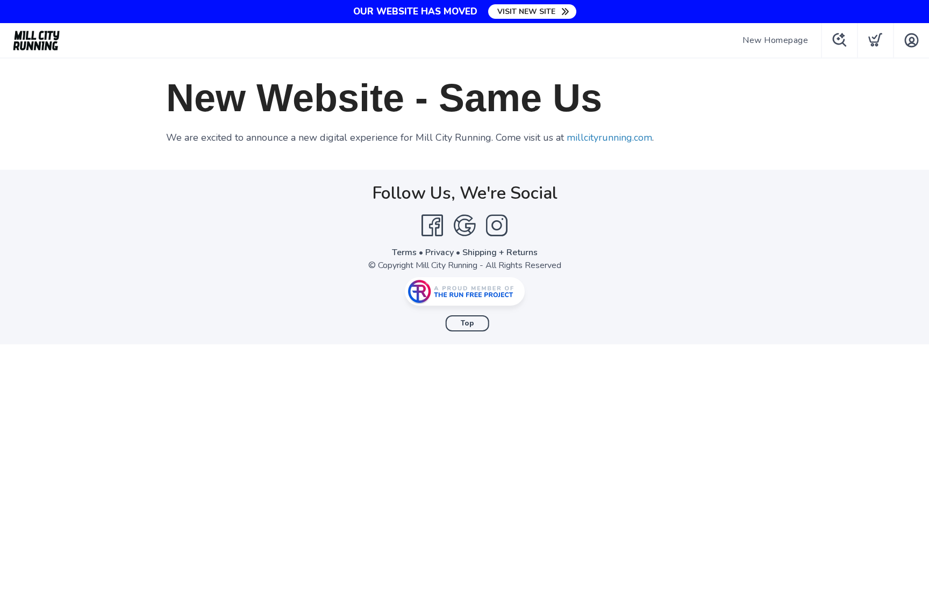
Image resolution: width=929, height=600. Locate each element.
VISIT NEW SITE (526, 11)
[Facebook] (432, 225)
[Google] (464, 225)
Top (467, 323)
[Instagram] (497, 225)
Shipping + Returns (500, 252)
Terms (404, 252)
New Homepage (775, 40)
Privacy (439, 252)
